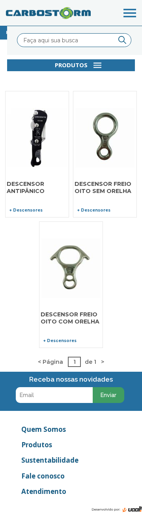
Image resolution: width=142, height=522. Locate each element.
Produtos (36, 444)
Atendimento (43, 491)
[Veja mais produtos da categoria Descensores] (37, 280)
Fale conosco (43, 475)
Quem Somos (43, 429)
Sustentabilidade (49, 460)
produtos (71, 65)
